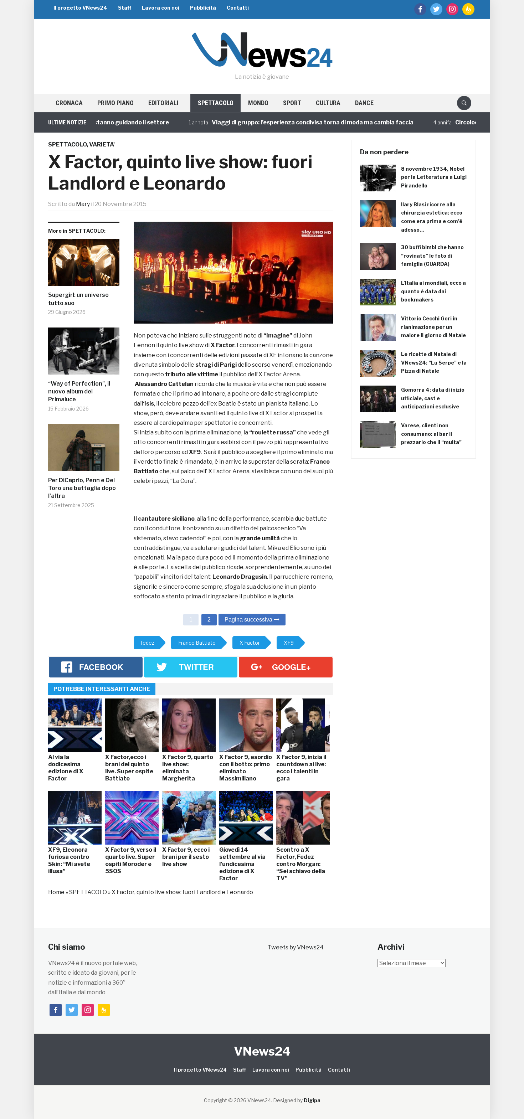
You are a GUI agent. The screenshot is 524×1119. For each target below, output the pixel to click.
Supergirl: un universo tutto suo (78, 299)
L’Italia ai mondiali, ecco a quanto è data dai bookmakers (433, 291)
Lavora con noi (160, 8)
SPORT (292, 103)
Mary (83, 204)
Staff (124, 8)
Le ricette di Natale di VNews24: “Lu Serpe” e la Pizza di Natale (434, 362)
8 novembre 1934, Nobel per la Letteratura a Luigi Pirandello (434, 177)
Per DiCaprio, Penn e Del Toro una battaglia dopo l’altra (82, 488)
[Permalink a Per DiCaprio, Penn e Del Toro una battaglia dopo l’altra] (83, 450)
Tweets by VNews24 (296, 947)
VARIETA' (102, 144)
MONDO (258, 103)
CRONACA (69, 103)
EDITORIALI (163, 103)
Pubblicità (203, 8)
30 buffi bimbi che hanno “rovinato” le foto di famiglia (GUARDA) (432, 255)
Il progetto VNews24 (80, 8)
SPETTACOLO (215, 103)
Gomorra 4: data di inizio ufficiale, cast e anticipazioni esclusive (432, 398)
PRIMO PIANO (115, 103)
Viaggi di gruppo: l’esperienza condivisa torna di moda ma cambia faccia (282, 122)
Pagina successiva (249, 620)
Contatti (238, 8)
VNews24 (262, 1051)
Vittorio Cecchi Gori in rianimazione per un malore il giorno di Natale (433, 327)
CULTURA (328, 103)
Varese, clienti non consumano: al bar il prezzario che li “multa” (431, 433)
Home (56, 892)
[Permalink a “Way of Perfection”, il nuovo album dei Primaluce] (83, 354)
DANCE (364, 103)
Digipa (312, 1100)
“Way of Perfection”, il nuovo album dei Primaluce (79, 391)
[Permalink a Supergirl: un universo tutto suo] (83, 265)
